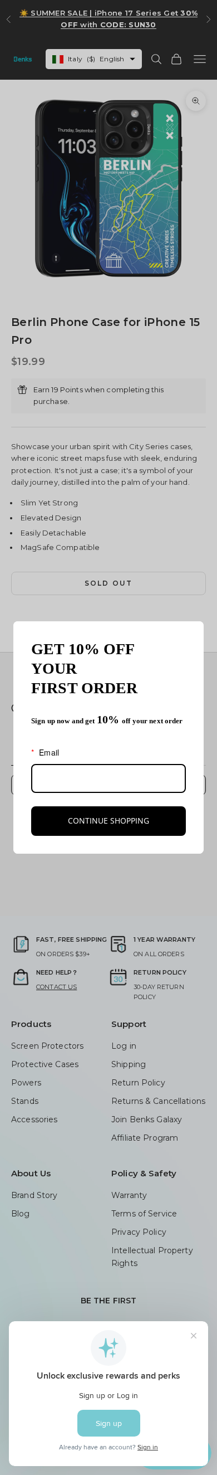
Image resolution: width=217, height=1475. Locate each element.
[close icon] (190, 634)
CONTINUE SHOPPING (108, 820)
